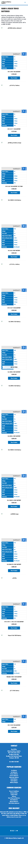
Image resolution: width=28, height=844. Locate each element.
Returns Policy (14, 793)
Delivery (14, 796)
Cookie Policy (14, 794)
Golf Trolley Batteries (14, 803)
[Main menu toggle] (25, 2)
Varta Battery (14, 780)
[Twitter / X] (15, 830)
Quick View (14, 68)
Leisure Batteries (14, 775)
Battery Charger (14, 782)
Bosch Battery (14, 779)
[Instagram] (13, 830)
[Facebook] (11, 830)
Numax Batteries (14, 801)
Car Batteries (14, 772)
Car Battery (14, 770)
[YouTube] (17, 830)
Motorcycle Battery (14, 777)
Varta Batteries (14, 799)
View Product (14, 78)
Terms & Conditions (14, 791)
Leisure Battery (14, 774)
